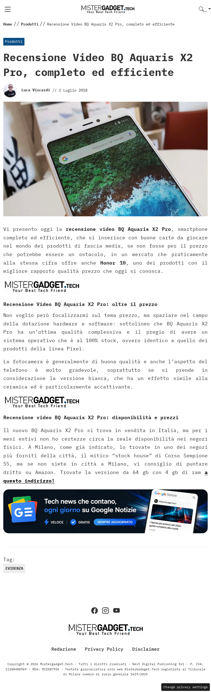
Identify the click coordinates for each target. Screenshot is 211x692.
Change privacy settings (185, 687)
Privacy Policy (104, 649)
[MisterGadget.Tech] (107, 9)
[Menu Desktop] (7, 9)
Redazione (63, 649)
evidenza (14, 568)
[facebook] (94, 610)
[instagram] (105, 610)
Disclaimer (146, 649)
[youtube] (116, 610)
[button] (205, 9)
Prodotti (14, 41)
